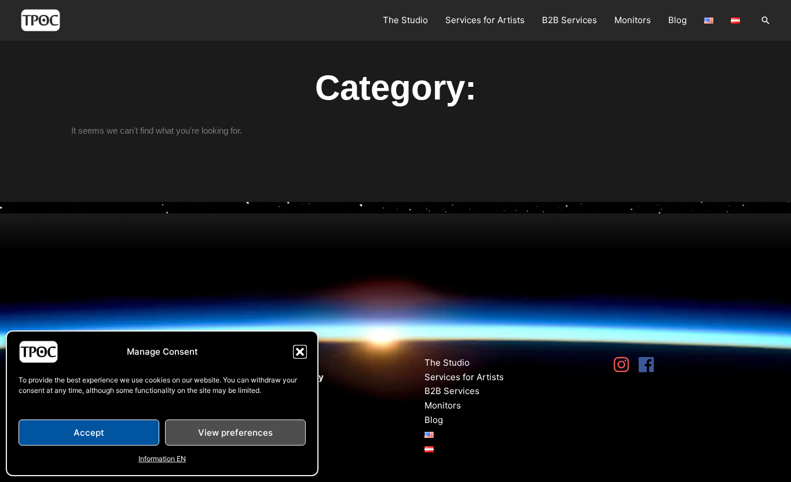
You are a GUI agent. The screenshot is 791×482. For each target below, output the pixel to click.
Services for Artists (485, 19)
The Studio (405, 19)
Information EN (162, 458)
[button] (300, 352)
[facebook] (649, 364)
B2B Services (569, 19)
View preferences (235, 432)
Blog (677, 19)
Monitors (632, 19)
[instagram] (624, 364)
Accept (89, 432)
